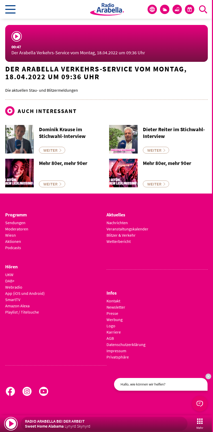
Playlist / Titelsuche (22, 312)
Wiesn (10, 235)
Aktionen (13, 241)
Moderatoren (16, 228)
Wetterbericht (118, 241)
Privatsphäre (117, 357)
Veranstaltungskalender (127, 228)
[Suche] (203, 9)
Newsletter (115, 307)
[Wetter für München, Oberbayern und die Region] (164, 9)
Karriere (113, 332)
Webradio (13, 287)
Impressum (116, 350)
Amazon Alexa (17, 305)
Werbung (114, 319)
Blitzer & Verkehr (121, 235)
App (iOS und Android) (25, 293)
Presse (112, 313)
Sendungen (15, 222)
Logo (110, 325)
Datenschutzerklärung (125, 344)
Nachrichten (117, 222)
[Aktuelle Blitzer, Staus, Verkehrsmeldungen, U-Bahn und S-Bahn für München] (177, 9)
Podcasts (13, 247)
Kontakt (113, 300)
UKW (9, 274)
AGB (110, 338)
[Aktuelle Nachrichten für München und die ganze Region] (152, 9)
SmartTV (12, 299)
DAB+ (10, 280)
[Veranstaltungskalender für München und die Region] (189, 9)
